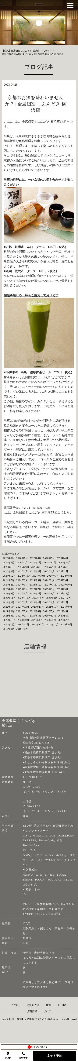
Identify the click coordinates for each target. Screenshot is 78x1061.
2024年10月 (38, 575)
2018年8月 (22, 628)
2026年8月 (8, 558)
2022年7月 (65, 597)
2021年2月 (22, 615)
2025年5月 (8, 571)
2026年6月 (35, 558)
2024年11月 (24, 575)
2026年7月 (22, 558)
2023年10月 (65, 584)
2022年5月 (22, 602)
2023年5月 (62, 589)
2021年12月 (22, 606)
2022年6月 (8, 602)
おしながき (33, 1005)
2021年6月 (35, 611)
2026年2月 (22, 562)
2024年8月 (66, 575)
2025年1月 (62, 571)
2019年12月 (22, 624)
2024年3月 (62, 580)
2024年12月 (9, 575)
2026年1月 (35, 562)
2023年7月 (35, 589)
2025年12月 (49, 562)
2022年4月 (35, 602)
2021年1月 (35, 615)
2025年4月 (22, 571)
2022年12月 (63, 593)
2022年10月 (24, 597)
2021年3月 (8, 615)
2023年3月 (22, 593)
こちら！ (25, 507)
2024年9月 (53, 575)
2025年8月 (37, 567)
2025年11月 (64, 562)
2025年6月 (63, 567)
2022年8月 (51, 597)
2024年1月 (22, 584)
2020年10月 (9, 620)
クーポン (62, 1005)
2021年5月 (49, 611)
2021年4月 (62, 611)
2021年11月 (37, 606)
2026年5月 (49, 558)
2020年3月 (50, 620)
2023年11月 (50, 584)
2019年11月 (37, 624)
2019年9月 (66, 624)
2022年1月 (8, 606)
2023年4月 (8, 593)
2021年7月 (22, 611)
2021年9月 (66, 606)
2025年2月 (49, 571)
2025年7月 (50, 567)
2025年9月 (23, 567)
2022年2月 (62, 602)
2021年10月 (52, 606)
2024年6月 (22, 580)
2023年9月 (8, 589)
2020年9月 (23, 620)
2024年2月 (8, 584)
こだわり (16, 1005)
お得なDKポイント (40, 1047)
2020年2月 (63, 620)
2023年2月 (35, 593)
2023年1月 (49, 593)
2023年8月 (22, 589)
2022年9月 (38, 597)
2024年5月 (35, 580)
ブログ (47, 1011)
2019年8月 (8, 628)
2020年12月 (49, 615)
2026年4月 (62, 558)
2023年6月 (49, 589)
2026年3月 (8, 562)
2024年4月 (49, 580)
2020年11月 (64, 615)
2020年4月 (37, 620)
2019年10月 (52, 624)
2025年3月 (35, 571)
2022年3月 (49, 602)
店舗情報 (32, 1011)
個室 (48, 1005)
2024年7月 (8, 580)
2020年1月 (8, 624)
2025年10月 (9, 567)
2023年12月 (36, 584)
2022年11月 (9, 597)
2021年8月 (8, 611)
